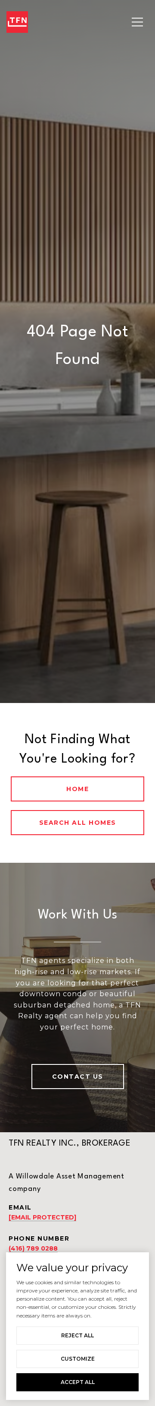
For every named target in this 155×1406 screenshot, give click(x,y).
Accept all (78, 1382)
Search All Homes (77, 822)
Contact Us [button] (77, 1076)
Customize (78, 1358)
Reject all (77, 1335)
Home (77, 789)
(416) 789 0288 (33, 1248)
